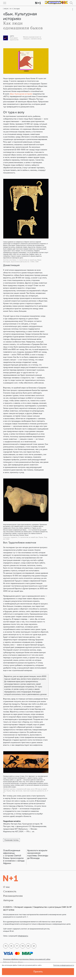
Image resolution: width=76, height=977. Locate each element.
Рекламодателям (13, 896)
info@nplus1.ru (23, 936)
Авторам (8, 900)
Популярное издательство (14, 39)
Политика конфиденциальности (63, 965)
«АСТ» (12, 36)
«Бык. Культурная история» (21, 94)
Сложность (9, 891)
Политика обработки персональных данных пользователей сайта (26, 959)
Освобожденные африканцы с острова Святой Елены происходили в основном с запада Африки (13, 856)
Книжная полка (11, 840)
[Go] (4, 2)
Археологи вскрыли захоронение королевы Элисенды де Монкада (37, 854)
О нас (6, 887)
